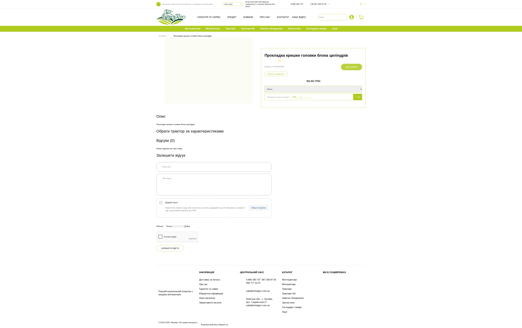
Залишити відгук (170, 248)
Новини (248, 17)
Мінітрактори (289, 284)
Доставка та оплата (209, 279)
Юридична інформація (211, 293)
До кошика (351, 67)
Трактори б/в (289, 293)
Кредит (231, 17)
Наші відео (299, 17)
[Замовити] (361, 17)
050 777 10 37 (253, 283)
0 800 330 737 (297, 4)
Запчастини (288, 302)
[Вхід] (352, 17)
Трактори (287, 289)
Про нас (265, 17)
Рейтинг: (160, 226)
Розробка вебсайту (209, 325)
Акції (284, 312)
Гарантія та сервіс (209, 17)
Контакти (283, 17)
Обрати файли (258, 208)
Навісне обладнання (293, 298)
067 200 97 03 (269, 279)
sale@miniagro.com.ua (258, 291)
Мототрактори (289, 279)
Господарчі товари (292, 307)
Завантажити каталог (210, 302)
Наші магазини (207, 298)
